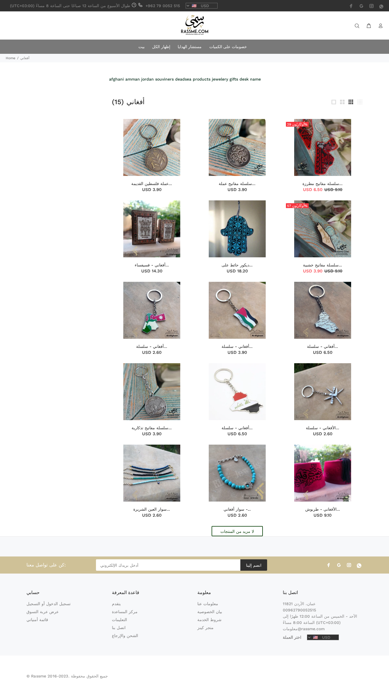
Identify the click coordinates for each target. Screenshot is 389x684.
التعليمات (119, 619)
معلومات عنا (207, 603)
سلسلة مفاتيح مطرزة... (322, 183)
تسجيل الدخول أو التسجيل (48, 603)
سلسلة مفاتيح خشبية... (322, 265)
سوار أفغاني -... (237, 509)
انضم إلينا (253, 565)
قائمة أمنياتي (37, 619)
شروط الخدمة (209, 619)
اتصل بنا (119, 627)
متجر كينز (205, 627)
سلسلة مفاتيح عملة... (237, 183)
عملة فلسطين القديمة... (151, 183)
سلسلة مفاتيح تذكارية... (152, 428)
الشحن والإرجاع (125, 635)
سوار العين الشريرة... (151, 509)
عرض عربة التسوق (42, 611)
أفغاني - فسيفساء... (152, 265)
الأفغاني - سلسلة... (322, 428)
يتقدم (116, 603)
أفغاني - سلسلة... (151, 346)
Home (10, 58)
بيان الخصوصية (209, 611)
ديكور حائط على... (237, 265)
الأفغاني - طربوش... (322, 509)
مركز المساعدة (125, 611)
